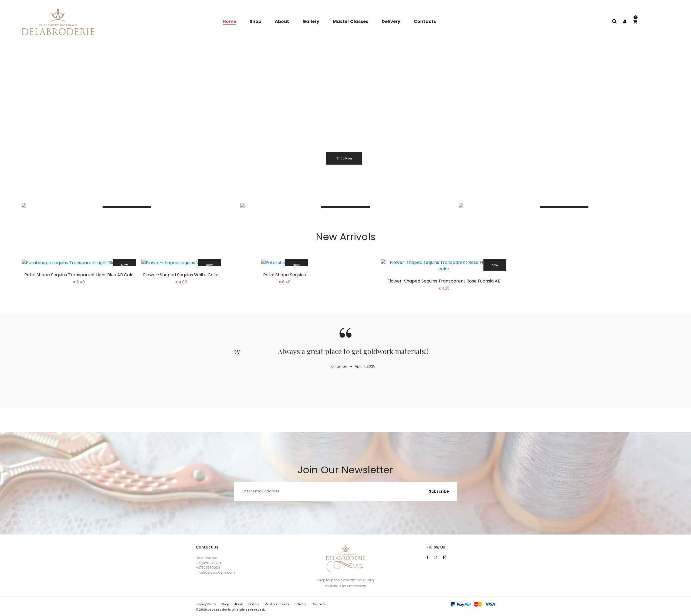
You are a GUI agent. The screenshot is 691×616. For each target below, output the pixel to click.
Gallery (311, 21)
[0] (635, 21)
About (282, 21)
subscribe (439, 491)
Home (229, 21)
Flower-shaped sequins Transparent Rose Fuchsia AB (443, 281)
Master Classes (350, 21)
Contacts (425, 21)
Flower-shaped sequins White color (181, 275)
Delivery (391, 21)
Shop (255, 21)
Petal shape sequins (284, 275)
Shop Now (344, 158)
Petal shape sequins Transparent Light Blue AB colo (79, 275)
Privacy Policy (206, 604)
